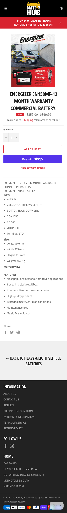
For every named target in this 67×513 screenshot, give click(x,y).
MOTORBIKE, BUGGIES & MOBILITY (23, 475)
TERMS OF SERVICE (14, 423)
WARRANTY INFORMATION (19, 417)
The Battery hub (19, 497)
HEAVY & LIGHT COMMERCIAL (20, 469)
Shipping (28, 120)
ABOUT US (9, 394)
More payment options (33, 168)
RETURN (8, 405)
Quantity (8, 129)
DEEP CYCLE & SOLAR (16, 481)
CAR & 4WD (9, 463)
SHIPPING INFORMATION (18, 411)
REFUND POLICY (13, 428)
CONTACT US (11, 400)
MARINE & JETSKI (13, 486)
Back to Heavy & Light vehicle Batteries (35, 361)
